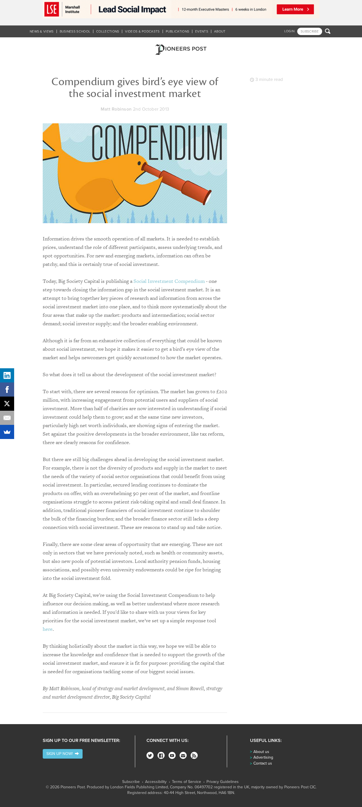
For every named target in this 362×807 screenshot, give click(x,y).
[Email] (7, 418)
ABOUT (220, 31)
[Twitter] (150, 755)
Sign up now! (60, 753)
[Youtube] (172, 755)
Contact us (262, 763)
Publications (177, 31)
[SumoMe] (7, 432)
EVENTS (201, 31)
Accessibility (156, 782)
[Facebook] (161, 755)
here (48, 628)
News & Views (42, 31)
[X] (7, 404)
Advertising (263, 757)
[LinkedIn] (7, 375)
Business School (75, 31)
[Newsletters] (183, 755)
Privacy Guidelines (222, 782)
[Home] (181, 49)
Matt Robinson (116, 109)
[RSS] (194, 755)
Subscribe (131, 782)
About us (261, 751)
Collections (107, 31)
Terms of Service (186, 782)
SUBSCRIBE (310, 31)
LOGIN (289, 31)
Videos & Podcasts (142, 31)
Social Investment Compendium (169, 281)
